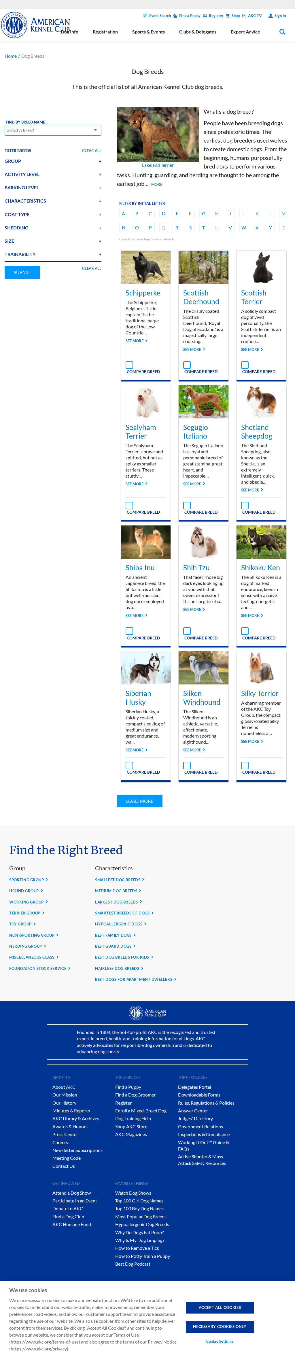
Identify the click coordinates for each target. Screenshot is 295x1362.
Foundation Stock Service (37, 968)
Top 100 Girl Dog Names (139, 1200)
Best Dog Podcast (132, 1263)
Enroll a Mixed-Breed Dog (141, 1110)
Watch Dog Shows (133, 1193)
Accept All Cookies (220, 1307)
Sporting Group (26, 880)
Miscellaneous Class (31, 957)
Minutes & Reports (71, 1110)
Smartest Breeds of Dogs (122, 913)
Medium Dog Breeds (116, 890)
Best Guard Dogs (113, 946)
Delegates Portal (194, 1087)
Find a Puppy (190, 15)
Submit (22, 272)
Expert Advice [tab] (245, 31)
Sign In (280, 15)
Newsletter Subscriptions (77, 1150)
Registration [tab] (105, 31)
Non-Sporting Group (31, 935)
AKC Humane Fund (71, 1224)
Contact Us (63, 1166)
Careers (60, 1142)
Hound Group (24, 890)
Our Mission (64, 1094)
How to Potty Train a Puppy (142, 1256)
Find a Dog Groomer (135, 1094)
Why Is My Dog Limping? (139, 1240)
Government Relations (200, 1126)
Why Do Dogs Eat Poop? (139, 1232)
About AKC (63, 1087)
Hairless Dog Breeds (117, 968)
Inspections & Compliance (204, 1134)
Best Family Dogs (113, 935)
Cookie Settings (219, 1341)
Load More (139, 801)
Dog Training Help (133, 1118)
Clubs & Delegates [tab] (197, 31)
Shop (236, 15)
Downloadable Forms (199, 1094)
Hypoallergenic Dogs (118, 924)
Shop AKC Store (131, 1126)
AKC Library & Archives (75, 1118)
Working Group (26, 902)
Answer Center (193, 1110)
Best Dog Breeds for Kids (122, 957)
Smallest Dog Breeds (117, 880)
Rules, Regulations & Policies (206, 1102)
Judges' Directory (195, 1118)
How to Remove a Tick (137, 1248)
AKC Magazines (131, 1134)
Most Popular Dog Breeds (141, 1216)
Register (216, 15)
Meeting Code (66, 1158)
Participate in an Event (74, 1200)
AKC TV (255, 15)
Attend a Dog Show (71, 1193)
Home (11, 56)
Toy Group (20, 924)
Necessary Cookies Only (219, 1326)
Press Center (65, 1134)
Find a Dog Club (68, 1216)
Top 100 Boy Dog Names (139, 1208)
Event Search (160, 15)
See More (134, 340)
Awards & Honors (70, 1126)
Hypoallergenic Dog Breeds (142, 1224)
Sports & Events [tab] (148, 31)
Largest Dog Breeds (116, 902)
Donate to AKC (67, 1208)
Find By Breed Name (25, 122)
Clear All (91, 150)
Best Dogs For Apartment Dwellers (133, 979)
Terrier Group (24, 913)
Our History (64, 1102)
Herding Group (25, 946)
